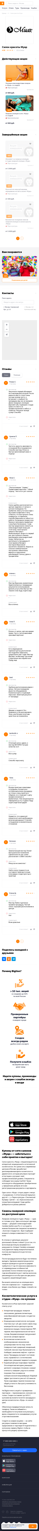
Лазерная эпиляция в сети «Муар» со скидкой (17, 114)
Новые (6, 375)
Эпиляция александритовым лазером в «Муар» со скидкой (18, 84)
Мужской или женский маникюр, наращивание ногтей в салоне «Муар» (19, 190)
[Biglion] (4, 3)
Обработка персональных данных (11, 1501)
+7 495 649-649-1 (10, 1441)
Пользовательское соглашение (11, 1503)
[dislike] (34, 426)
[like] (31, 426)
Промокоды (25, 8)
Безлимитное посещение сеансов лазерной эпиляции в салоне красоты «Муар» (18, 222)
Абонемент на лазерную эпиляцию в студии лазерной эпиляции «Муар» (18, 160)
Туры (17, 8)
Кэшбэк (34, 8)
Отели (11, 8)
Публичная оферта (7, 1505)
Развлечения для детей (19, 280)
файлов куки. (13, 1527)
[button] (2, 266)
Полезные (17, 375)
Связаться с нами (19, 1450)
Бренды (4, 13)
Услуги (4, 8)
